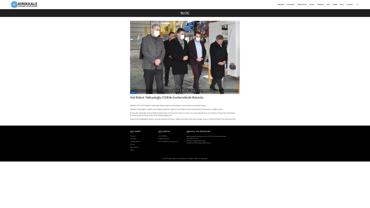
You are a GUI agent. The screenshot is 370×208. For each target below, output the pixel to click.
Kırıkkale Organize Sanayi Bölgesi (176, 158)
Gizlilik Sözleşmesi (163, 139)
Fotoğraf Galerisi (135, 141)
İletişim (132, 150)
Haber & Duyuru (134, 147)
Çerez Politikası (162, 136)
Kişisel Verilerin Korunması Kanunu (168, 141)
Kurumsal (132, 136)
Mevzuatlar (133, 139)
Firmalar (132, 144)
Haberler (133, 93)
